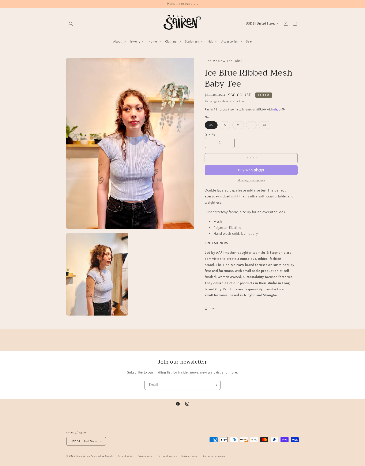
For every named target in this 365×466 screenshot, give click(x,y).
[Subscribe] (215, 385)
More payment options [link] (251, 180)
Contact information (214, 456)
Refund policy (125, 456)
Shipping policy (190, 456)
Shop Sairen (83, 456)
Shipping (210, 101)
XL (267, 126)
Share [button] (214, 308)
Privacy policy (146, 456)
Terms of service (167, 456)
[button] (71, 23)
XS (213, 126)
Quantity (210, 134)
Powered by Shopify (102, 456)
